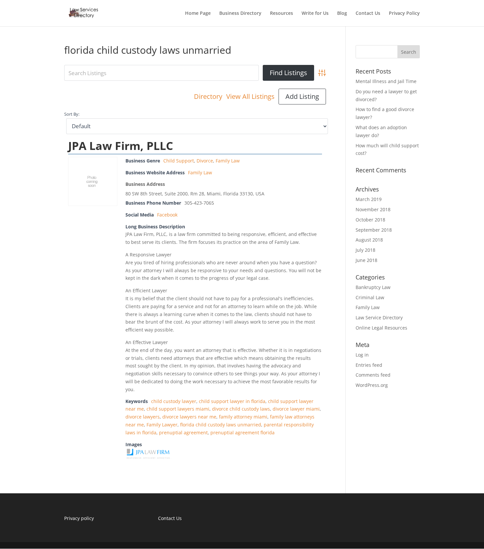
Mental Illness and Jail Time (386, 81)
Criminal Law (370, 297)
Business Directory (240, 13)
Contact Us (368, 13)
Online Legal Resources (381, 328)
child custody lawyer (173, 401)
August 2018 (369, 240)
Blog (342, 13)
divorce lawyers (142, 417)
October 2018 (370, 220)
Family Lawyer (162, 424)
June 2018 (366, 260)
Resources (281, 13)
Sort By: (71, 114)
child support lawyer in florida (232, 401)
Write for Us (315, 13)
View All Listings (250, 97)
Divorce (205, 161)
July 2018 (365, 250)
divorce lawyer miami (296, 409)
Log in (362, 355)
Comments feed (373, 375)
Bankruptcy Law (373, 287)
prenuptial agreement (183, 432)
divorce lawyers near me (189, 417)
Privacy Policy (404, 13)
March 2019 (369, 199)
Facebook (167, 215)
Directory (208, 97)
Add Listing (302, 96)
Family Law (228, 161)
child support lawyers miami (178, 409)
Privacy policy (79, 518)
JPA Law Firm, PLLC (120, 145)
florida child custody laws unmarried (220, 424)
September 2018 (374, 230)
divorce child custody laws (241, 409)
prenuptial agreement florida (242, 432)
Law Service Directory (379, 317)
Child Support (178, 161)
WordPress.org (372, 385)
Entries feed (369, 365)
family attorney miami (243, 417)
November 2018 (373, 209)
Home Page (198, 13)
